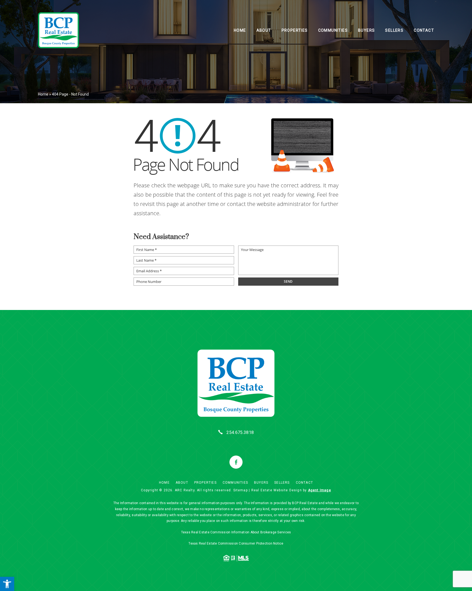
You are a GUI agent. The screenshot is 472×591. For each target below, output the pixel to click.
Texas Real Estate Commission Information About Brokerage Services (236, 532)
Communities (333, 30)
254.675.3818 (240, 432)
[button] (7, 584)
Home (240, 30)
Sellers (394, 30)
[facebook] (236, 462)
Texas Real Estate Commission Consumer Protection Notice (235, 543)
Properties (295, 30)
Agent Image (319, 490)
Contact (424, 30)
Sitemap (240, 490)
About (263, 30)
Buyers (366, 30)
